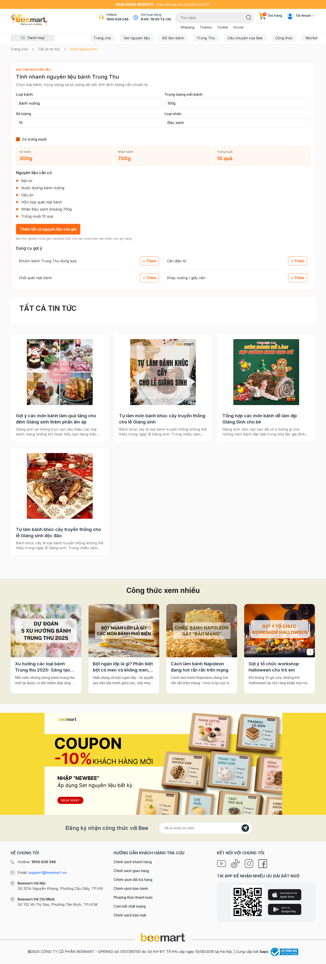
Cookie (222, 27)
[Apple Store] (284, 894)
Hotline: (37, 862)
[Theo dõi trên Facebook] (262, 863)
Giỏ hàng (273, 15)
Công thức (284, 38)
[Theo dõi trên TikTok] (236, 863)
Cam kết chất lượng (130, 906)
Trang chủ (102, 38)
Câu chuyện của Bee (245, 38)
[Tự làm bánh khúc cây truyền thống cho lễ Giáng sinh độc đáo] (60, 486)
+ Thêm (149, 261)
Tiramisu (206, 27)
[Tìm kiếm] (248, 17)
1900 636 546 (117, 19)
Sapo (263, 951)
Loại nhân (173, 113)
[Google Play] (284, 909)
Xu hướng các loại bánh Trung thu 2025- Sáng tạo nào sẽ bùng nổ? (42, 667)
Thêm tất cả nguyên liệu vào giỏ (48, 229)
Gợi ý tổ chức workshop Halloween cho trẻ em (274, 667)
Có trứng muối (34, 139)
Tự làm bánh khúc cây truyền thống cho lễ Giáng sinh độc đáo (58, 532)
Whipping (187, 27)
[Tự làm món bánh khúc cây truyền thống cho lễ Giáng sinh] (163, 372)
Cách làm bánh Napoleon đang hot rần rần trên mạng (199, 667)
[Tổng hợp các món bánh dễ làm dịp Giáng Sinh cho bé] (266, 372)
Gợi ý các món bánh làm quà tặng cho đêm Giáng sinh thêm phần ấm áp (56, 419)
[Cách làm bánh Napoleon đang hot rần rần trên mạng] (201, 630)
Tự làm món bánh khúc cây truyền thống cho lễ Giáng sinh (162, 419)
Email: (42, 872)
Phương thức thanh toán (133, 897)
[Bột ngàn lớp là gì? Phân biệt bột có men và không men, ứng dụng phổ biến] (123, 630)
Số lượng (23, 113)
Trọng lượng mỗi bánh (183, 94)
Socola (238, 27)
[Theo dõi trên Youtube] (222, 863)
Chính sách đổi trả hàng (133, 879)
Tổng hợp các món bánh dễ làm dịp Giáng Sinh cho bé (259, 419)
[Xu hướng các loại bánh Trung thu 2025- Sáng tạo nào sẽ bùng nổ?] (46, 630)
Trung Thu (206, 38)
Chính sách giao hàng (131, 871)
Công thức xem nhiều (163, 590)
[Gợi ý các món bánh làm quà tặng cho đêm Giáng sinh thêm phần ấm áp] (60, 372)
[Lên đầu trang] (317, 959)
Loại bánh (24, 94)
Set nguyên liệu (137, 38)
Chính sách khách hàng (133, 862)
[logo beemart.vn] (163, 937)
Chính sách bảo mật (130, 915)
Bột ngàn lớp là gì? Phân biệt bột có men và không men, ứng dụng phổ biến (123, 667)
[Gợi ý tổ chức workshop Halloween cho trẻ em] (279, 630)
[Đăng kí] (245, 828)
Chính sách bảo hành (131, 888)
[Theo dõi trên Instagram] (249, 863)
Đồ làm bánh (173, 38)
